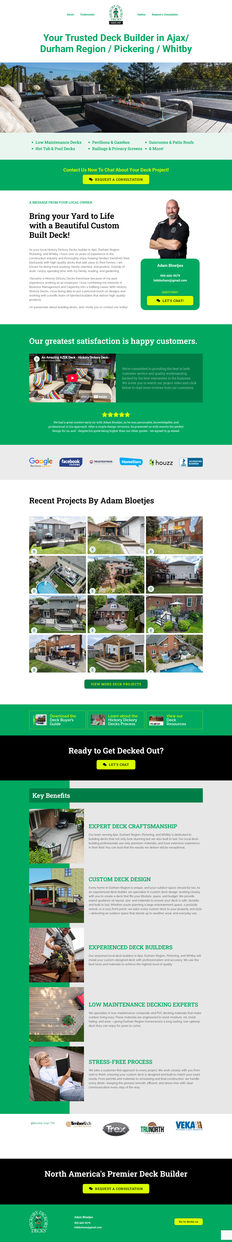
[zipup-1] (79, 1122)
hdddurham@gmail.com (170, 280)
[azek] (189, 1122)
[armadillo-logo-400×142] (152, 1122)
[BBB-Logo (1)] (191, 459)
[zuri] (116, 1123)
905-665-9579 (170, 275)
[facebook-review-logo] (71, 459)
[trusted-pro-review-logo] (101, 461)
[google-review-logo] (40, 459)
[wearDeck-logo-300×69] (42, 1122)
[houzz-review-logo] (161, 460)
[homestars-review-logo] (131, 458)
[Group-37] (38, 1211)
